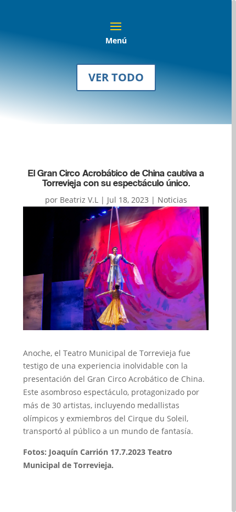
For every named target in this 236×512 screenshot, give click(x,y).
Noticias (172, 199)
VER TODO (116, 77)
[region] (118, 256)
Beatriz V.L (79, 199)
